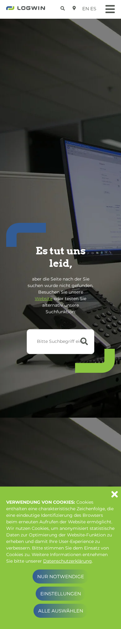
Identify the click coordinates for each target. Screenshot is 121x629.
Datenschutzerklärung (67, 561)
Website (43, 298)
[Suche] (63, 7)
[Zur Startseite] (25, 10)
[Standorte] (74, 8)
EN (85, 9)
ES (93, 9)
